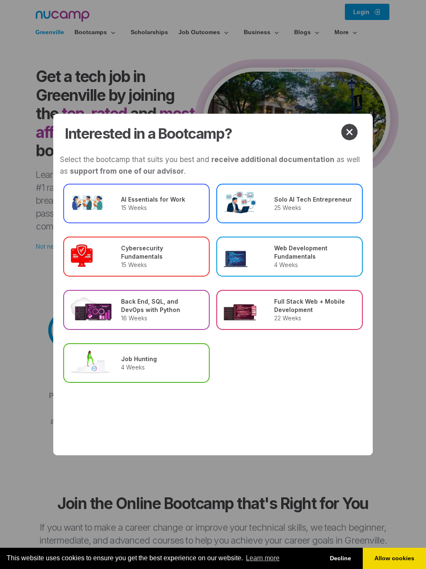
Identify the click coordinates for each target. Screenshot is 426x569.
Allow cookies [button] (394, 558)
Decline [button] (340, 558)
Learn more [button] (263, 558)
